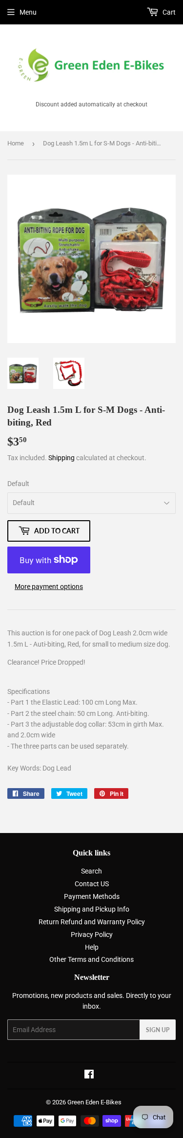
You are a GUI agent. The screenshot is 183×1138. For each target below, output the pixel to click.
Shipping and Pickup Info (91, 909)
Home (15, 143)
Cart (168, 12)
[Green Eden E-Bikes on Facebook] (89, 1075)
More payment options (49, 586)
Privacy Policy (92, 934)
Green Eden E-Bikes (94, 1102)
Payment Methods (92, 896)
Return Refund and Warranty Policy (92, 922)
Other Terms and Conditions (91, 959)
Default (18, 484)
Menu (28, 12)
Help (92, 947)
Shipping (61, 458)
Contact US (92, 884)
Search (91, 871)
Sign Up (157, 1030)
